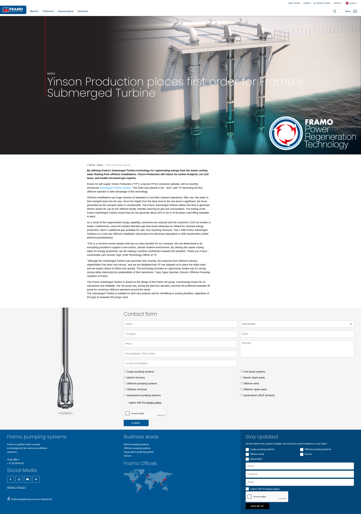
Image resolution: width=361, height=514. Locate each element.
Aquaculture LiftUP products (259, 395)
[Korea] (164, 479)
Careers (307, 3)
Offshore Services (137, 389)
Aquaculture (65, 11)
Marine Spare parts (254, 377)
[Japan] (165, 479)
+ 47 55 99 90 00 (15, 463)
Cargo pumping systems (140, 371)
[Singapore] (160, 484)
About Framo (294, 3)
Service (127, 456)
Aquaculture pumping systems (144, 395)
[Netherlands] (148, 477)
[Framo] (13, 10)
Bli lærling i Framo (321, 3)
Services (83, 11)
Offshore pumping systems (142, 383)
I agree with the (144, 402)
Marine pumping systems (136, 444)
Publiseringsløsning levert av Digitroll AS (31, 499)
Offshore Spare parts (255, 389)
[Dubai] (154, 481)
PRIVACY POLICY (16, 487)
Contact (337, 3)
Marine (34, 11)
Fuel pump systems (254, 371)
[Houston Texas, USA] (133, 480)
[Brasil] (140, 488)
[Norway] (147, 475)
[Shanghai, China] (163, 480)
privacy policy (153, 402)
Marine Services (136, 377)
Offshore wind (251, 383)
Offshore (48, 11)
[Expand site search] (335, 11)
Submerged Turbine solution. (116, 187)
